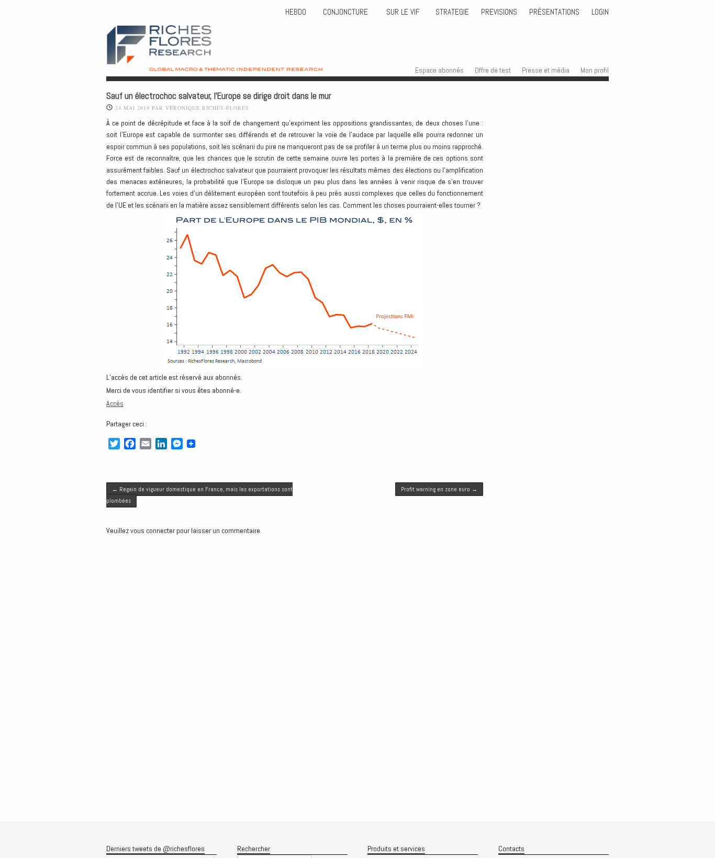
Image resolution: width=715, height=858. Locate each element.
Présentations (554, 12)
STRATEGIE (451, 12)
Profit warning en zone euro (439, 489)
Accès (115, 403)
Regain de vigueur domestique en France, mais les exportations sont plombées (199, 495)
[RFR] (235, 62)
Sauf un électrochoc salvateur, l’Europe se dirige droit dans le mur (218, 96)
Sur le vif (401, 12)
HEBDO (295, 12)
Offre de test (493, 70)
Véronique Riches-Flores (207, 107)
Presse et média (545, 70)
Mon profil (594, 70)
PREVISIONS (499, 12)
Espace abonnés (439, 70)
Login (600, 12)
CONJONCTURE (346, 12)
